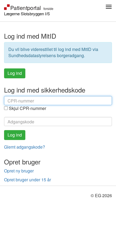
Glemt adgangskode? (24, 147)
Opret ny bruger (19, 171)
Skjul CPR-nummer (27, 108)
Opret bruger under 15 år (27, 180)
